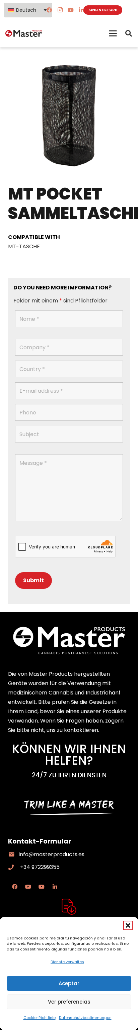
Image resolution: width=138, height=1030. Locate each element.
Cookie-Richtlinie (39, 1017)
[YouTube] (70, 10)
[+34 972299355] (14, 867)
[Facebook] (49, 10)
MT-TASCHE (24, 246)
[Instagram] (60, 10)
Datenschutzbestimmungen (85, 1017)
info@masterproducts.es (51, 854)
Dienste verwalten (67, 961)
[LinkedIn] (81, 10)
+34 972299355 (40, 867)
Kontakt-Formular (39, 841)
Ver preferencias (69, 1001)
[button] (128, 925)
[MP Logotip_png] (23, 33)
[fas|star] (69, 907)
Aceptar (69, 983)
